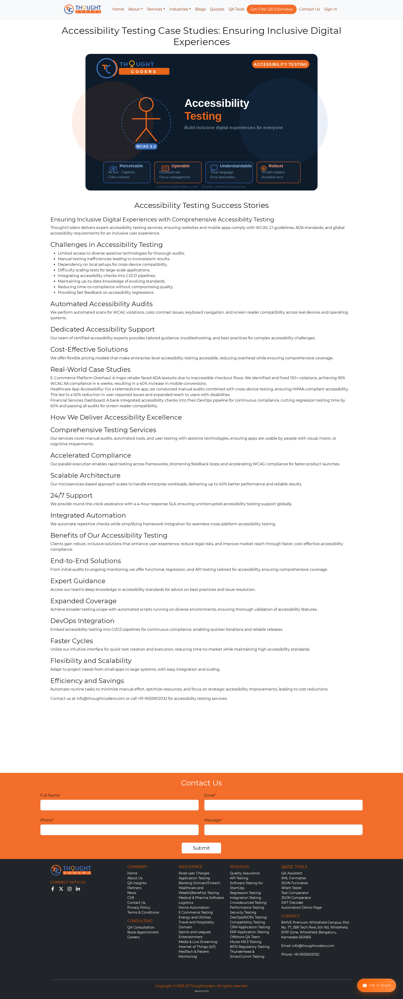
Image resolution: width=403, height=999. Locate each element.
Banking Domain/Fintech (199, 883)
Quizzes (217, 9)
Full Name (50, 795)
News (131, 893)
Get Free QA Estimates (271, 9)
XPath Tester (291, 888)
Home (118, 9)
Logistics (186, 903)
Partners (134, 888)
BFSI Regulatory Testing (250, 947)
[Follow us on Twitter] (61, 889)
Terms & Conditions (143, 912)
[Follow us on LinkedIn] (78, 889)
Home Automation (194, 907)
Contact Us (309, 9)
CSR (130, 898)
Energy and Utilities (195, 917)
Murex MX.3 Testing (245, 942)
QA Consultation (140, 927)
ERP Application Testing (249, 932)
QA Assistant (291, 873)
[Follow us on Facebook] (52, 889)
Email (210, 795)
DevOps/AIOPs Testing (248, 917)
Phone (47, 820)
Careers (133, 937)
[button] (135, 9)
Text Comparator (295, 893)
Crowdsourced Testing (248, 903)
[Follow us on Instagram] (69, 889)
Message (213, 820)
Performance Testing (247, 907)
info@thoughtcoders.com (100, 698)
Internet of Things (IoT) (197, 947)
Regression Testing (245, 893)
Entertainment (191, 937)
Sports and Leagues (195, 932)
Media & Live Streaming (198, 942)
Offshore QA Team (245, 937)
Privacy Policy (138, 907)
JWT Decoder (292, 903)
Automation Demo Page (301, 907)
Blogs (200, 9)
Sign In (330, 9)
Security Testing (243, 912)
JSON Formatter (294, 883)
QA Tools (236, 9)
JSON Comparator (296, 898)
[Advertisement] (201, 738)
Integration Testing (245, 898)
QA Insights (136, 883)
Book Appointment (143, 932)
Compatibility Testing (247, 922)
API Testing (239, 878)
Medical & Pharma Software (201, 898)
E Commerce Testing (196, 912)
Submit (201, 848)
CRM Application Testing (250, 927)
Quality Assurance (245, 873)
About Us (134, 878)
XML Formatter (293, 878)
